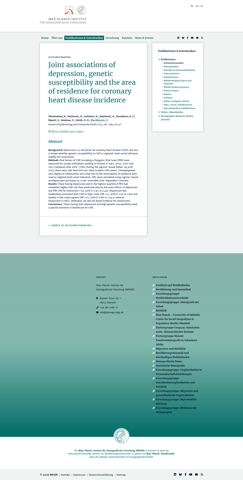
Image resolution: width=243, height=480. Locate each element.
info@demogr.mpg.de (112, 312)
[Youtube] (192, 37)
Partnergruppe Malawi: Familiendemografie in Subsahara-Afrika (177, 340)
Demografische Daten (169, 361)
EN (197, 6)
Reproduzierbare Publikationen (179, 108)
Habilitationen (171, 77)
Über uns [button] (57, 37)
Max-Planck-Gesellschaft (160, 453)
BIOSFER (161, 310)
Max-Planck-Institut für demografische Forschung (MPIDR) (112, 450)
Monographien (171, 66)
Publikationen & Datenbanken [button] (84, 37)
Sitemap (121, 474)
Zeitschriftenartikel (174, 63)
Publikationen (168, 59)
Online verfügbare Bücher (176, 101)
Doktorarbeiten (171, 73)
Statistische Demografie (170, 365)
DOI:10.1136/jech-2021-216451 (67, 131)
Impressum (79, 474)
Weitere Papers (171, 90)
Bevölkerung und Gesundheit (173, 289)
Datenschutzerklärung (101, 474)
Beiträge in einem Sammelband (179, 70)
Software (168, 97)
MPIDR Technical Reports (176, 87)
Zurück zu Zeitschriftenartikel (71, 225)
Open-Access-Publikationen (178, 105)
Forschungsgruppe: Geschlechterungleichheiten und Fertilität (175, 382)
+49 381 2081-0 (109, 307)
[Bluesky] (182, 37)
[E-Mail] (197, 37)
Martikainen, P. (100, 120)
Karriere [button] (127, 37)
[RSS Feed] (202, 37)
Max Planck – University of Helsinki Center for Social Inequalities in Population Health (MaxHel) (178, 319)
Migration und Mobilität (171, 348)
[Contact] (195, 475)
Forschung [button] (112, 37)
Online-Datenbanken (172, 112)
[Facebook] (187, 37)
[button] (192, 6)
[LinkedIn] (178, 37)
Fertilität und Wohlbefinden (173, 285)
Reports (168, 94)
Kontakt (65, 474)
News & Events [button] (144, 37)
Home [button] (45, 37)
